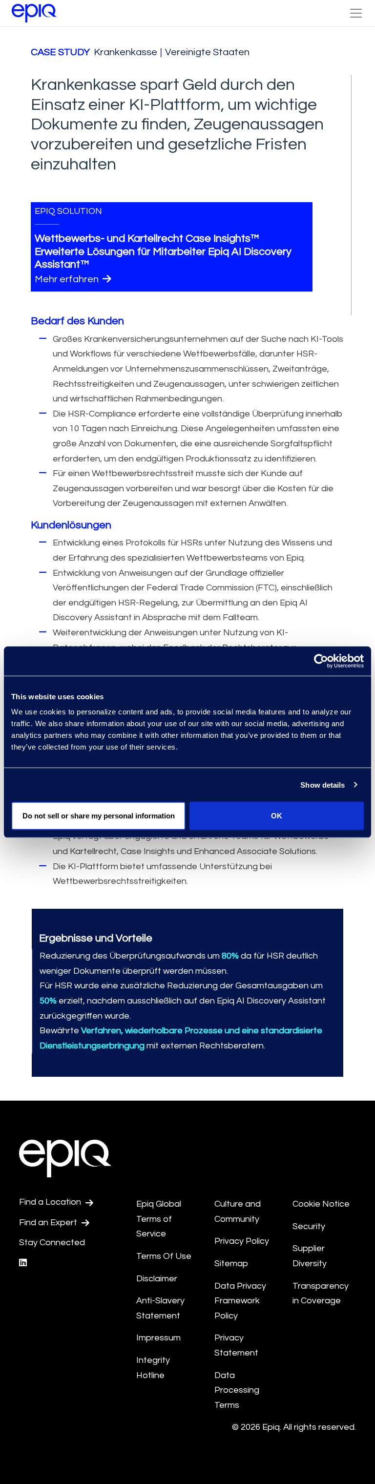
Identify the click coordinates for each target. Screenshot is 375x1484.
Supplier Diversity (309, 1256)
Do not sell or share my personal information (98, 816)
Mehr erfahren (68, 279)
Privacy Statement (236, 1345)
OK (276, 816)
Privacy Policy (241, 1241)
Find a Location (51, 1202)
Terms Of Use (163, 1256)
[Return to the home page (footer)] (34, 13)
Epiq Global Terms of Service (158, 1218)
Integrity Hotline (153, 1368)
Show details (322, 784)
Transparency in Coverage (320, 1293)
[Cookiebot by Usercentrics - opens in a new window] (321, 660)
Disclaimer (156, 1278)
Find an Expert (49, 1222)
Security (308, 1226)
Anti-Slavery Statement (160, 1308)
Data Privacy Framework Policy (240, 1300)
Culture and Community (237, 1211)
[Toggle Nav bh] (356, 13)
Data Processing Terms (236, 1390)
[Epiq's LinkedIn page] (23, 1263)
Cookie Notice (321, 1204)
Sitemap (231, 1263)
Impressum (159, 1337)
